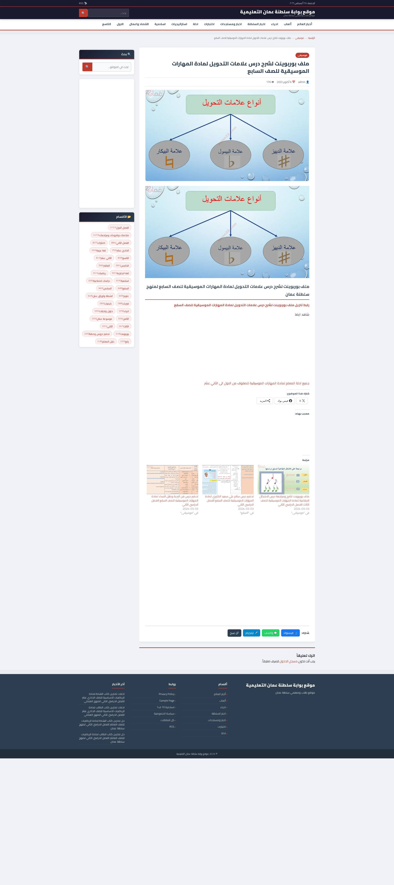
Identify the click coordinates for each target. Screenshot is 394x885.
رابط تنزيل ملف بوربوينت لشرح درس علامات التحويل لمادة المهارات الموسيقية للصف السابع (241, 305)
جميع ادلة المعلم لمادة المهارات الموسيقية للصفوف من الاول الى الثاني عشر (256, 383)
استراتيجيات (179, 24)
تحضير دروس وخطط (97, 334)
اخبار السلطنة (256, 24)
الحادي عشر (120, 250)
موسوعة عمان (102, 318)
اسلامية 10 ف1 (165, 707)
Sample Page (166, 700)
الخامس (122, 265)
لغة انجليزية (120, 273)
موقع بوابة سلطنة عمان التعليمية (192, 753)
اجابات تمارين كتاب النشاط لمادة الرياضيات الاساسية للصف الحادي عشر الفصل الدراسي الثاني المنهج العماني (103, 697)
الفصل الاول (119, 227)
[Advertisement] (227, 336)
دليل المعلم (106, 341)
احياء (274, 24)
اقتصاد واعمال (139, 24)
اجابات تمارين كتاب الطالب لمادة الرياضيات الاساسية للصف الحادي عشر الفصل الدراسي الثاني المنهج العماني (103, 711)
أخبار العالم (304, 24)
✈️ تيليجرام (251, 632)
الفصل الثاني (120, 242)
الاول (120, 24)
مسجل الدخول (288, 661)
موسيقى (299, 38)
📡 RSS (83, 3)
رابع (125, 341)
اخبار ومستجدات (231, 24)
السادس (105, 288)
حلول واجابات (104, 311)
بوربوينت (122, 334)
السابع (123, 288)
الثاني (107, 326)
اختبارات (209, 24)
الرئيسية (311, 38)
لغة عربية (99, 250)
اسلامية (160, 24)
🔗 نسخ (234, 633)
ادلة (195, 24)
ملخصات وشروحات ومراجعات (111, 235)
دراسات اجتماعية (99, 280)
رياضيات (99, 273)
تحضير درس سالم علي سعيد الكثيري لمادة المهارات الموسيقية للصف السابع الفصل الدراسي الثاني (229, 500)
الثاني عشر (104, 258)
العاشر (104, 265)
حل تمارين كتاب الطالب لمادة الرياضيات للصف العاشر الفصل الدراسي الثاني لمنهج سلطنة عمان (102, 738)
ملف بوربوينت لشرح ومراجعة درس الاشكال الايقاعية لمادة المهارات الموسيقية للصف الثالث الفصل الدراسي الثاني (284, 500)
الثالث (124, 326)
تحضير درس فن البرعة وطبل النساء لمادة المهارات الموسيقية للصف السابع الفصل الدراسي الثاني (174, 500)
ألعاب (287, 24)
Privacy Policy (166, 694)
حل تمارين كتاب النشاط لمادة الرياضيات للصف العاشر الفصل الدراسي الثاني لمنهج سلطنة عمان (102, 724)
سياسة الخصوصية (164, 713)
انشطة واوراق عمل (100, 296)
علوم (124, 296)
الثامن (123, 318)
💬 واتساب (270, 632)
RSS (172, 726)
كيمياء (106, 303)
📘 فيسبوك (290, 632)
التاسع (106, 24)
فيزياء (123, 303)
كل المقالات (167, 720)
